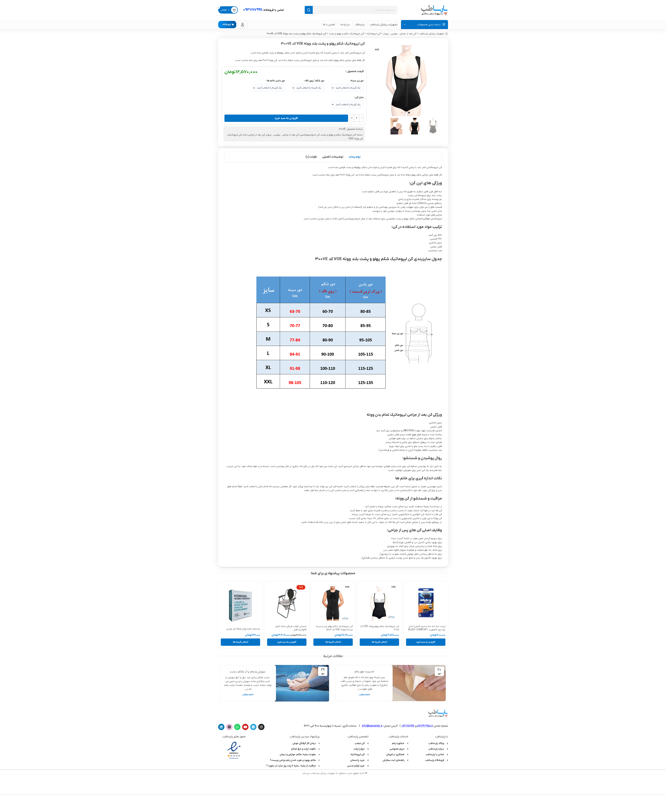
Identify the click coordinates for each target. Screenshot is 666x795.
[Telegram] (253, 727)
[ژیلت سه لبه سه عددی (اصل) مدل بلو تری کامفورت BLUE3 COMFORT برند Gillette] (425, 603)
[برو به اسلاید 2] (405, 113)
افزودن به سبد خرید (286, 118)
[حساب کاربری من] (242, 24)
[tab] (355, 157)
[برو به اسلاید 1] (409, 113)
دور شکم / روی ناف (314, 80)
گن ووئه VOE (356, 138)
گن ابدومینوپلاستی (310, 135)
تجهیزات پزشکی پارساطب (431, 33)
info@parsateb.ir (372, 726)
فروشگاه (227, 24)
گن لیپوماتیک (374, 33)
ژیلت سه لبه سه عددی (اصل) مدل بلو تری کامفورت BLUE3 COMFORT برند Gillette (426, 630)
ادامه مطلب (364, 694)
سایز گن (359, 97)
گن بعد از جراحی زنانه (254, 135)
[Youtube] (245, 727)
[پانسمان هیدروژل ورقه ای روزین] (240, 605)
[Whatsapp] (237, 727)
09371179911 (263, 9)
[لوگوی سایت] (434, 9)
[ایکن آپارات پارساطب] (229, 727)
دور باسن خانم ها (276, 80)
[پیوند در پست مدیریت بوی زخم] (418, 683)
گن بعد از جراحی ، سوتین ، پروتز (399, 33)
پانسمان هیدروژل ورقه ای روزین (243, 628)
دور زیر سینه (357, 80)
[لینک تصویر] (234, 750)
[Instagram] (261, 727)
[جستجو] (309, 10)
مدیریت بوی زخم (364, 671)
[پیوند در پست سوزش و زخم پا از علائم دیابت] (301, 683)
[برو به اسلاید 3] (402, 113)
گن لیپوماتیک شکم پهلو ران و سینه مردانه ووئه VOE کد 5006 (334, 628)
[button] (425, 642)
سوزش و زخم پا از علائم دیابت (248, 672)
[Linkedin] (221, 727)
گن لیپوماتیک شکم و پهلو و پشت (346, 33)
